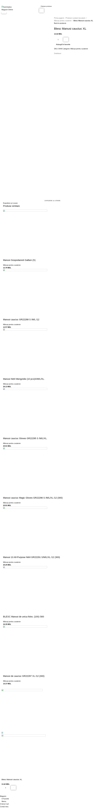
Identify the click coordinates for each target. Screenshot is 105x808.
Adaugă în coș (65, 39)
